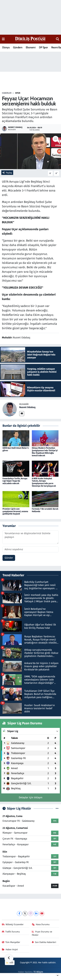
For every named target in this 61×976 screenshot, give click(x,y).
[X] (25, 913)
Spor (17, 93)
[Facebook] (19, 913)
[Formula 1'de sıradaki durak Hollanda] (45, 499)
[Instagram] (30, 913)
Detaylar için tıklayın (30, 797)
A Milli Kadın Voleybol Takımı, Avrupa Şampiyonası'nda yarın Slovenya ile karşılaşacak (44, 482)
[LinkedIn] (36, 913)
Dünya (5, 47)
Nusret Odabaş (27, 407)
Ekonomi (30, 47)
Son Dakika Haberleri (45, 942)
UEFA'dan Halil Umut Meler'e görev (16, 449)
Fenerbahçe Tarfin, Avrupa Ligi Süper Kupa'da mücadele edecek (15, 481)
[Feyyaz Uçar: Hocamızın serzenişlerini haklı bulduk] (30, 151)
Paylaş (9, 172)
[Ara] (57, 39)
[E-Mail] (21, 413)
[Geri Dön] (8, 958)
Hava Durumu (43, 924)
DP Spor (43, 47)
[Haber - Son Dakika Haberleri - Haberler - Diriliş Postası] (30, 39)
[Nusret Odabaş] (10, 409)
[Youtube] (41, 913)
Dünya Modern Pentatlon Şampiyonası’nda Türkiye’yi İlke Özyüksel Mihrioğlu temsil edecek (45, 452)
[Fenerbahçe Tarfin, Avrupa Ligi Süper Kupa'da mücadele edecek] (16, 468)
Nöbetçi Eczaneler (15, 924)
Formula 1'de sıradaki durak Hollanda (45, 510)
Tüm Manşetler (12, 942)
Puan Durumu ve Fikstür (42, 933)
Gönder (9, 557)
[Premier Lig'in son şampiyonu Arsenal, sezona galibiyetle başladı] (16, 499)
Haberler (6, 93)
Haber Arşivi (12, 949)
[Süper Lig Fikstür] (57, 808)
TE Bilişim (38, 972)
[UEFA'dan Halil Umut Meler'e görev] (16, 438)
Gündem (17, 47)
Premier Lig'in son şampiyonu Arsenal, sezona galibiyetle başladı (15, 511)
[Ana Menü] (3, 39)
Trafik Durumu (12, 931)
